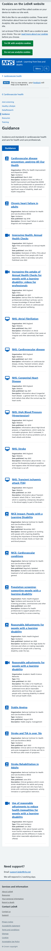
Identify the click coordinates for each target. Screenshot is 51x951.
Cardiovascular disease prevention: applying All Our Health (28, 162)
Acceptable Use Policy (11, 942)
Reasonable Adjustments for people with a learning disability (27, 628)
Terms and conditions (10, 930)
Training (5, 122)
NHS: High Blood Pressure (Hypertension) (27, 414)
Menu (38, 68)
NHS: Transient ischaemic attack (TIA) (26, 481)
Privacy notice (7, 922)
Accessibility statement (11, 926)
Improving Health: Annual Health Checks (27, 237)
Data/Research (7, 110)
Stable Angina (19, 707)
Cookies (5, 938)
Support (5, 915)
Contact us (6, 912)
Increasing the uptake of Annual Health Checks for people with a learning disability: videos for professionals (27, 278)
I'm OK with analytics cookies (17, 43)
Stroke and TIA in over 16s (26, 733)
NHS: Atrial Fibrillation (25, 318)
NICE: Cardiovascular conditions (23, 554)
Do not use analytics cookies (17, 52)
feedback (37, 83)
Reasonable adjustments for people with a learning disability (28, 666)
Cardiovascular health (13, 76)
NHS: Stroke (19, 448)
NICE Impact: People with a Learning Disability (27, 515)
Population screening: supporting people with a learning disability (26, 590)
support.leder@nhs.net (20, 872)
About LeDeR (7, 892)
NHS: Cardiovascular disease (28, 349)
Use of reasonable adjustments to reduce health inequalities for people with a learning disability (25, 810)
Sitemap (5, 934)
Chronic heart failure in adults (24, 205)
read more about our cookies (34, 34)
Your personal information (13, 899)
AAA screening (8, 102)
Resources (6, 118)
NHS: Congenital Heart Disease (25, 379)
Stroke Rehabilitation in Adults (25, 766)
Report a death (8, 902)
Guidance (6, 114)
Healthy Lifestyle (8, 106)
